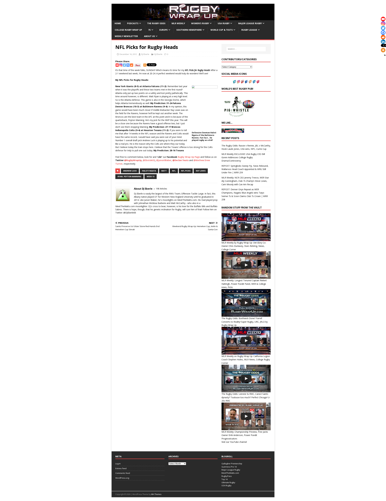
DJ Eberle (145, 54)
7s (149, 29)
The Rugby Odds (156, 23)
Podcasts (132, 23)
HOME (118, 23)
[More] (144, 65)
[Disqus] (166, 280)
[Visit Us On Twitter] (234, 81)
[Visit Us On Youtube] (242, 81)
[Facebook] (128, 65)
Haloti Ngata (149, 171)
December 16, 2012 (128, 54)
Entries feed (121, 468)
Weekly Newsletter (126, 36)
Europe (163, 29)
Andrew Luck (130, 171)
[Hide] (385, 55)
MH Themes (156, 494)
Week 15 (150, 176)
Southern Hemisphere (189, 29)
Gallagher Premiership (231, 463)
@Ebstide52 (149, 160)
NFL (174, 171)
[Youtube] (117, 65)
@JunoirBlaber (163, 160)
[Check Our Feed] (250, 81)
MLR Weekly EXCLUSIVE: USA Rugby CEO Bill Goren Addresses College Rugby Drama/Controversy (243, 157)
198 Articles (161, 188)
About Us (149, 36)
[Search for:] (246, 49)
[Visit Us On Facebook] (246, 81)
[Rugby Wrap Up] (193, 18)
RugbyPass (226, 476)
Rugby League (249, 29)
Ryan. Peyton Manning (129, 176)
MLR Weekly (178, 23)
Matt (164, 171)
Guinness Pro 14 (229, 466)
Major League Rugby (250, 23)
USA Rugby (223, 23)
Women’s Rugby (200, 23)
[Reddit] (131, 65)
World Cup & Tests (221, 29)
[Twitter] (124, 65)
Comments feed (122, 473)
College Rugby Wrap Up (128, 29)
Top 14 (224, 479)
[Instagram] (120, 65)
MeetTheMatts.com (230, 473)
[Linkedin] (383, 41)
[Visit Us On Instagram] (238, 81)
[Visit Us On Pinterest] (258, 81)
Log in (118, 463)
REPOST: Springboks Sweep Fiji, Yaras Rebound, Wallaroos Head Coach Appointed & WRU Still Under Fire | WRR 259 (244, 169)
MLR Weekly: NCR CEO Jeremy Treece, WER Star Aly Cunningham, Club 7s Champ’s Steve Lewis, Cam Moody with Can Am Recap (245, 181)
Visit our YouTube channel (234, 441)
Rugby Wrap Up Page (189, 156)
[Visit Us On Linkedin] (254, 81)
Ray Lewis (201, 171)
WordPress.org (122, 478)
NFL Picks (185, 171)
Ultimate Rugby (228, 482)
